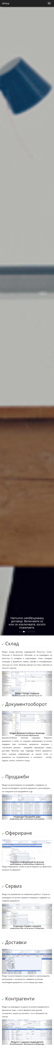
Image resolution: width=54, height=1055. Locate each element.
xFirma (5, 3)
